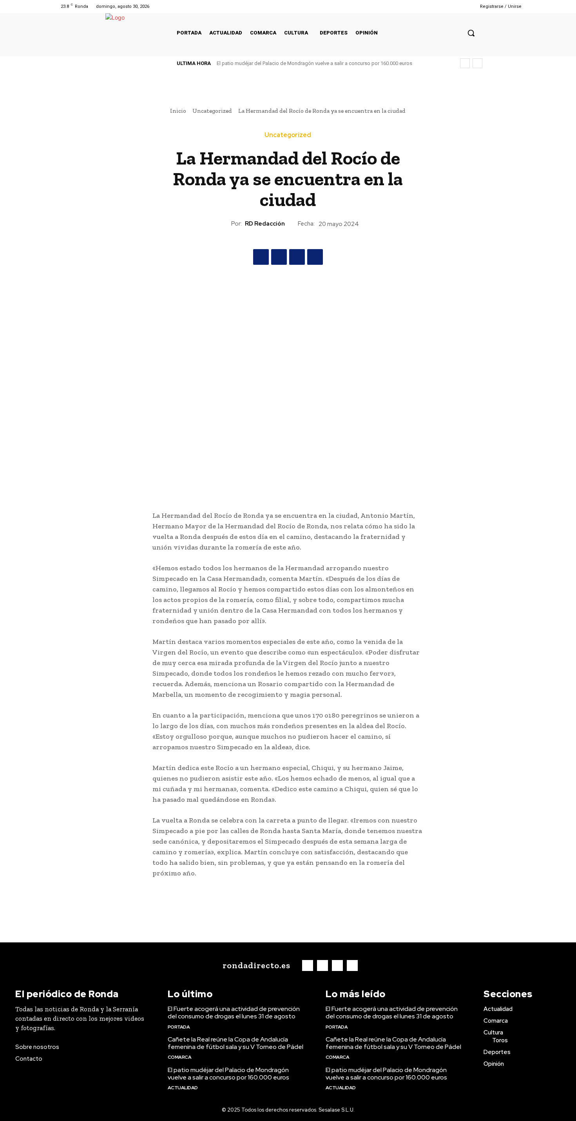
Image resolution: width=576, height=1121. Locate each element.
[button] (471, 33)
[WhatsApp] (315, 257)
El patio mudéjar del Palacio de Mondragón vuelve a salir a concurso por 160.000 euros (314, 63)
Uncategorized (212, 110)
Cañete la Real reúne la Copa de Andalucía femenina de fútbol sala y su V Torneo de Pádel (235, 1043)
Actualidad (183, 1088)
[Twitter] (448, 6)
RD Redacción (265, 223)
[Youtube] (457, 6)
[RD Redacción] (224, 224)
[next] (477, 63)
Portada (179, 1027)
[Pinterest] (297, 257)
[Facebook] (428, 6)
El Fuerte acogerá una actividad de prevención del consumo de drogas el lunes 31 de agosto (234, 1012)
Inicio (178, 110)
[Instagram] (437, 6)
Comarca (180, 1057)
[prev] (465, 63)
